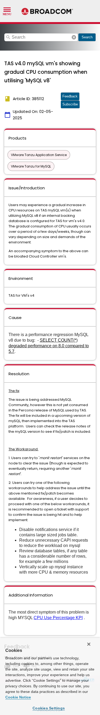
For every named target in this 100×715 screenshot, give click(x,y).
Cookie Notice (18, 697)
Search (87, 37)
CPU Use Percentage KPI (58, 617)
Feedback (70, 96)
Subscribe (70, 104)
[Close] (88, 644)
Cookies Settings (49, 708)
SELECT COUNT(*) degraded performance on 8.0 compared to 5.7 (49, 346)
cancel (74, 37)
